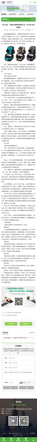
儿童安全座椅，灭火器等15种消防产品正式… (18, 337)
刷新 (28, 382)
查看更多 (31, 332)
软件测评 (21, 14)
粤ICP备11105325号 (25, 433)
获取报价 (26, 324)
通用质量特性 (12, 14)
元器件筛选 (30, 14)
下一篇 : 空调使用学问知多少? (9, 315)
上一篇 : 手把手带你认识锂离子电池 (11, 312)
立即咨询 (11, 324)
